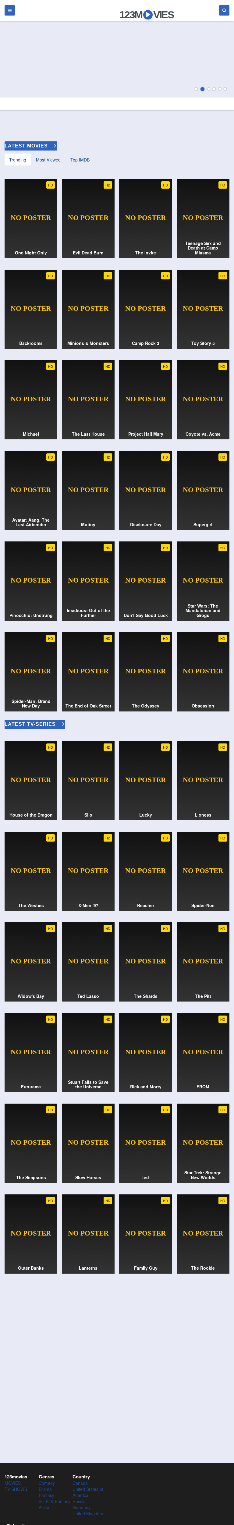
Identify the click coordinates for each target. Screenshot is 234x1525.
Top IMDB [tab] (80, 160)
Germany (81, 1507)
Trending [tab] (17, 160)
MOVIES (13, 1483)
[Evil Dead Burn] (117, 59)
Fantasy (46, 1495)
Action (45, 1507)
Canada (80, 1483)
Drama (45, 1489)
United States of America (88, 1492)
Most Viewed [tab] (48, 160)
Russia (79, 1501)
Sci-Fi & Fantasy (54, 1501)
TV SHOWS (16, 1489)
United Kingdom (88, 1513)
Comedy (47, 1483)
